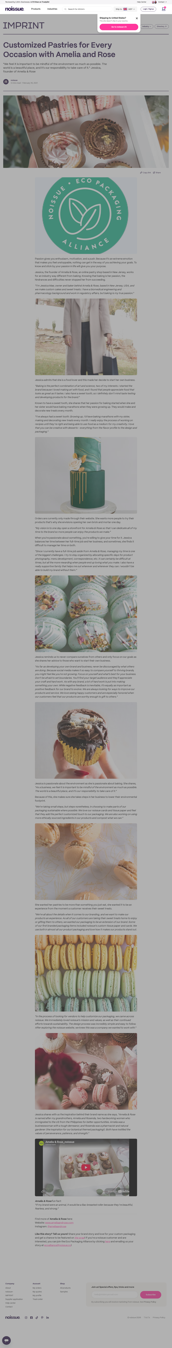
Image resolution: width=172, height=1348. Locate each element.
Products (35, 9)
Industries (52, 9)
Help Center (141, 2)
